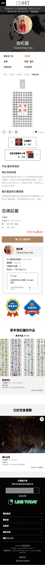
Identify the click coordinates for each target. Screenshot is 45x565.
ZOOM (41, 132)
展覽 (6, 62)
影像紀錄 (7, 67)
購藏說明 (22, 557)
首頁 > (6, 74)
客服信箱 (11, 199)
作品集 (27, 56)
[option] (22, 84)
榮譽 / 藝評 (28, 62)
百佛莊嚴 (35, 74)
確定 (30, 288)
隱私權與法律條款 (22, 561)
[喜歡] (12, 342)
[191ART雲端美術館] (22, 3)
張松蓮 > (20, 74)
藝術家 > (12, 74)
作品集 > (27, 74)
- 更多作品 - (22, 336)
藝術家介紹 (8, 56)
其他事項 (28, 67)
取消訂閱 (22, 496)
